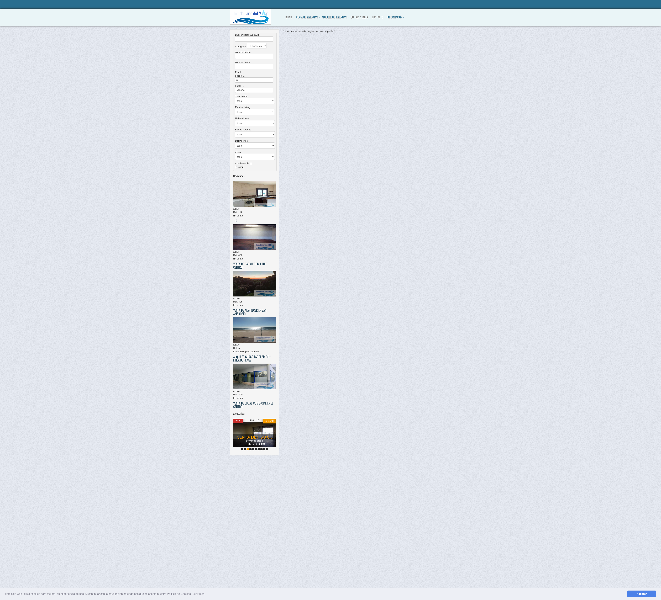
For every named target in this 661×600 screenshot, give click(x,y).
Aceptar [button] (642, 593)
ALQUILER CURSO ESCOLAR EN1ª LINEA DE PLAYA (252, 358)
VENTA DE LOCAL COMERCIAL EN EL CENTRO (253, 405)
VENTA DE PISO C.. (254, 437)
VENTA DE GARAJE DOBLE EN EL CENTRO (250, 265)
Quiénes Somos (359, 17)
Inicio (288, 17)
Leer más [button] (198, 594)
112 (235, 221)
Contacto (377, 17)
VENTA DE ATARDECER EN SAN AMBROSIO (249, 312)
